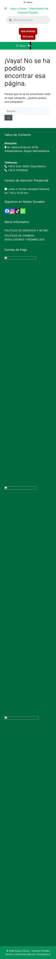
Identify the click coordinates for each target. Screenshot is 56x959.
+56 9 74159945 (18, 170)
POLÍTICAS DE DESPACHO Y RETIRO (26, 230)
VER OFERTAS (28, 31)
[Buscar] (8, 118)
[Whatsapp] (22, 211)
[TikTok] (17, 211)
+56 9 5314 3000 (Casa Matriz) (27, 166)
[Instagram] (12, 211)
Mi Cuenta (28, 36)
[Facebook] (7, 211)
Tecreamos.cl (43, 954)
